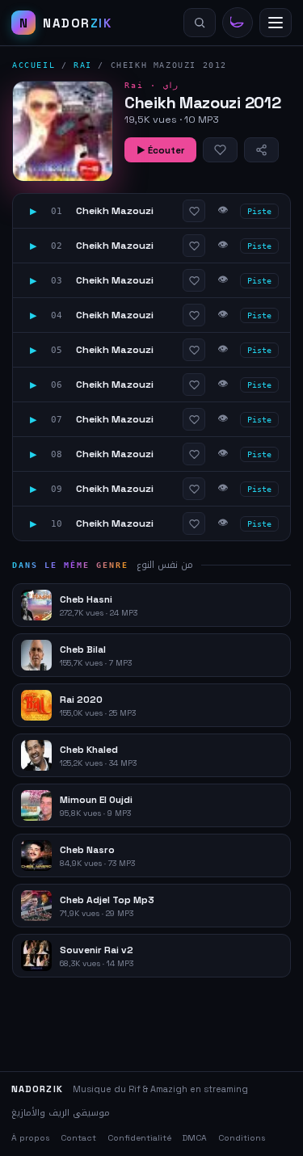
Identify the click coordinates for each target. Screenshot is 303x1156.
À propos (30, 1138)
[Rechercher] (199, 22)
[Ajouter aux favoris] (220, 149)
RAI (83, 65)
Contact (78, 1138)
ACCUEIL (33, 65)
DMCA (195, 1138)
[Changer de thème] (237, 22)
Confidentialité (139, 1138)
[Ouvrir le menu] (275, 22)
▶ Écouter (160, 150)
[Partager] (261, 149)
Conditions (241, 1138)
